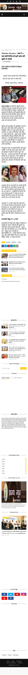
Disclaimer (20, 662)
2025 (14, 461)
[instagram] (14, 1)
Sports (9, 655)
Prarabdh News (7, 61)
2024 (14, 464)
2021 (14, 471)
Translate (7, 379)
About (13, 661)
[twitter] (11, 1)
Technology (15, 655)
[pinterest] (20, 1)
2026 (14, 459)
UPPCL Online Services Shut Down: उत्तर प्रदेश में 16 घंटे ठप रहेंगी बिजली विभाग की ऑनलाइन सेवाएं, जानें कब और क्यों (17, 348)
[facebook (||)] (11, 598)
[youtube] (17, 1)
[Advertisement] (14, 34)
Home (3, 49)
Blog (18, 665)
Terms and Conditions (11, 662)
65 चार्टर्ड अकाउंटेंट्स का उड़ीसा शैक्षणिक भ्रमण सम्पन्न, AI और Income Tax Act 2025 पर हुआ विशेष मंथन (17, 326)
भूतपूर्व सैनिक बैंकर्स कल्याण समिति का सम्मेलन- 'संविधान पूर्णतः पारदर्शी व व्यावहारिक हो (17, 262)
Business (4, 655)
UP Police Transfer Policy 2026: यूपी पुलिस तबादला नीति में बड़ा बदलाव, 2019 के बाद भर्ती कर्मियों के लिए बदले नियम (17, 356)
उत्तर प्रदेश (8, 242)
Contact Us (18, 661)
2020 (14, 473)
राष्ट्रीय (6, 49)
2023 (14, 466)
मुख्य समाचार (14, 242)
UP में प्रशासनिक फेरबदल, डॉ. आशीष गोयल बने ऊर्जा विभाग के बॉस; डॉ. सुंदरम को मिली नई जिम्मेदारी (17, 341)
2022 (14, 468)
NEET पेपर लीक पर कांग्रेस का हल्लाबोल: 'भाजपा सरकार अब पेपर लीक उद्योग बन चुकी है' (17, 269)
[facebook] (8, 1)
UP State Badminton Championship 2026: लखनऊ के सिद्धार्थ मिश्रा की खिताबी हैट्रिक (17, 333)
